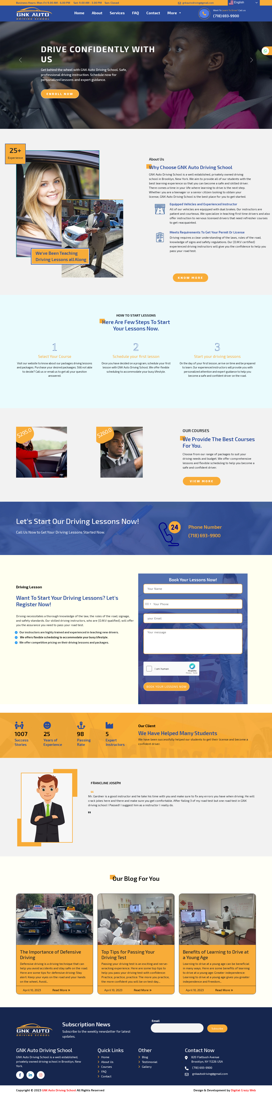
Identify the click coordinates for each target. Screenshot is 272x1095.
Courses (106, 1066)
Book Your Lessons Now (166, 686)
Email (155, 1020)
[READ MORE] (41, 454)
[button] (180, 12)
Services (117, 13)
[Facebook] (21, 1077)
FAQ (135, 13)
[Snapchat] (41, 1077)
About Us (107, 1062)
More (172, 13)
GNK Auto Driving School (59, 1090)
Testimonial (149, 1062)
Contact (153, 13)
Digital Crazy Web (243, 1090)
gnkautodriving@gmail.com (198, 2)
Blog (145, 1057)
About (97, 13)
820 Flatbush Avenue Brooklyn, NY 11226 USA (207, 1059)
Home (79, 13)
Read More (60, 990)
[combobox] (148, 604)
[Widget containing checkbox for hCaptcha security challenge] (171, 669)
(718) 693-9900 (226, 16)
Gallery (147, 1066)
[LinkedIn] (31, 1077)
